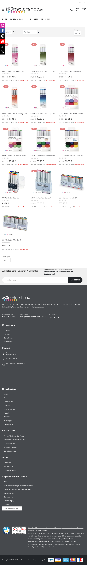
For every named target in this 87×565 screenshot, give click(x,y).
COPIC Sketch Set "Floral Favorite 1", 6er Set (15, 155)
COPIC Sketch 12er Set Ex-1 (40, 198)
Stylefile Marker (9, 409)
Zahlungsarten (9, 493)
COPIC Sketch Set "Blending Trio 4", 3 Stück (15, 113)
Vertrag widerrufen (12, 508)
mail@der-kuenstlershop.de (15, 364)
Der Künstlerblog (10, 451)
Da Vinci (7, 405)
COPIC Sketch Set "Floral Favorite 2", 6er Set (72, 113)
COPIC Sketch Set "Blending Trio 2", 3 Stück (43, 113)
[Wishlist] (77, 9)
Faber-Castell (8, 424)
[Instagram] (51, 317)
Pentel (6, 413)
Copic (6, 394)
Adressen (7, 334)
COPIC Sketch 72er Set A (68, 198)
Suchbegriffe (8, 466)
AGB (5, 482)
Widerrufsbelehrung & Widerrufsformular (18, 486)
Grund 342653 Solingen (11, 354)
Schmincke (8, 398)
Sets (36, 19)
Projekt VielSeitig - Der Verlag (14, 436)
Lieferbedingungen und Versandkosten (17, 489)
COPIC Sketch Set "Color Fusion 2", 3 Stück (15, 71)
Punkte (10, 66)
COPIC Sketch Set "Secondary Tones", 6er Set (43, 155)
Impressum (8, 504)
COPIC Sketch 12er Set (10, 198)
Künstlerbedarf (16, 19)
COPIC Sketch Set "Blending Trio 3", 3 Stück (72, 71)
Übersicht (7, 330)
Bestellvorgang (9, 501)
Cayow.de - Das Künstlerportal (14, 440)
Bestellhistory (9, 338)
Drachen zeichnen (10, 443)
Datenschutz (8, 497)
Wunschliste (8, 342)
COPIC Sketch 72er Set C (11, 240)
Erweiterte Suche (10, 470)
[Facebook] (58, 317)
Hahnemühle (8, 402)
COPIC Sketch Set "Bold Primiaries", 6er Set (72, 155)
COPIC (29, 19)
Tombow (7, 417)
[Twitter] (54, 317)
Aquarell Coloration (11, 447)
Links (81, 2)
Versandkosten (23, 80)
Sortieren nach (17, 32)
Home (4, 19)
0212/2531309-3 (11, 358)
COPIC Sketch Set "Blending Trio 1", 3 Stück (43, 71)
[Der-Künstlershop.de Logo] (24, 10)
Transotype (8, 421)
